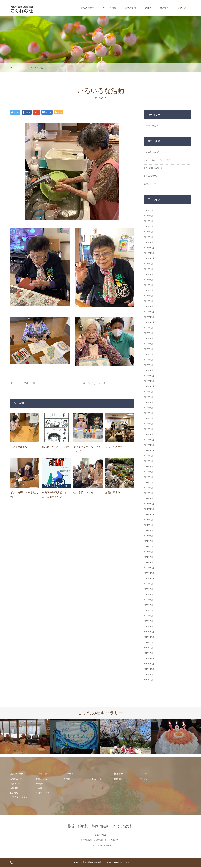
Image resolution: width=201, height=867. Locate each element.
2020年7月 (148, 594)
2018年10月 (149, 669)
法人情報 (14, 793)
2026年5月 (148, 226)
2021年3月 (148, 552)
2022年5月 (148, 477)
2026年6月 (148, 221)
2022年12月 (149, 440)
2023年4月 (148, 418)
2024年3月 (148, 360)
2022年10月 (149, 450)
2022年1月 (148, 498)
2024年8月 (148, 333)
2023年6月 (148, 408)
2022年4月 (148, 482)
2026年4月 (148, 232)
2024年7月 (148, 338)
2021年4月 (148, 546)
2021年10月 (149, 514)
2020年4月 (148, 610)
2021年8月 (148, 525)
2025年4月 (148, 290)
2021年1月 (148, 562)
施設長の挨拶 (16, 779)
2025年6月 (148, 280)
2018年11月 (149, 664)
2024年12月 (149, 312)
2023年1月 (148, 434)
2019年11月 (149, 637)
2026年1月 (148, 242)
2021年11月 (149, 509)
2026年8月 (148, 210)
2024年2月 (148, 365)
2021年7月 (148, 530)
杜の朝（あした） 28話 (55, 447)
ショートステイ (42, 793)
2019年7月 (148, 648)
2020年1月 (148, 626)
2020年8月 (148, 589)
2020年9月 (148, 584)
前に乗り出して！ (20, 447)
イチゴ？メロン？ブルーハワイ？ (158, 160)
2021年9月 (148, 520)
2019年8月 (148, 642)
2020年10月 (149, 578)
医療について (42, 779)
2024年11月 (149, 317)
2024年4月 (148, 354)
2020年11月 (149, 573)
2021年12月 (149, 504)
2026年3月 (148, 237)
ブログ (148, 8)
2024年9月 (148, 328)
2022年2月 (148, 493)
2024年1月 (148, 370)
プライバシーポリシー (19, 797)
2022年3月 (148, 488)
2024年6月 (148, 344)
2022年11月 (149, 445)
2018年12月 (149, 658)
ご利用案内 (130, 8)
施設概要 (14, 788)
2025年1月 (148, 306)
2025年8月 (148, 269)
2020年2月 (148, 621)
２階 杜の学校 (114, 447)
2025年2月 (148, 301)
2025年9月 (148, 264)
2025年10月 (149, 258)
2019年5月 (148, 653)
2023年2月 (148, 429)
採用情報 (164, 8)
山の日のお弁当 (150, 176)
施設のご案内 (87, 8)
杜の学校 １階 (27, 383)
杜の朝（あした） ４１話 (92, 383)
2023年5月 (148, 413)
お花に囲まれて (114, 492)
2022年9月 (148, 456)
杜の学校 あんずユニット (155, 152)
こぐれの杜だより (151, 126)
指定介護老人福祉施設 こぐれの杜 (100, 826)
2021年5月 (148, 541)
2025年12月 (149, 248)
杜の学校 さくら (83, 492)
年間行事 (40, 784)
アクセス (182, 8)
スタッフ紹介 (16, 784)
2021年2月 (148, 557)
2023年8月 (148, 397)
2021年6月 (148, 536)
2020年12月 (149, 568)
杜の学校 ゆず (150, 184)
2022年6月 (148, 472)
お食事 (39, 788)
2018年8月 (148, 680)
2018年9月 (148, 674)
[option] (25, 736)
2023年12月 (149, 376)
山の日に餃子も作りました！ (156, 168)
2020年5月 (148, 605)
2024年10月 (149, 322)
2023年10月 (149, 386)
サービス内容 (109, 8)
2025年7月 (148, 274)
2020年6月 (148, 600)
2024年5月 (148, 349)
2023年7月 (148, 402)
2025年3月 (148, 296)
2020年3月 (148, 616)
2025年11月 (149, 253)
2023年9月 (148, 392)
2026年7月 (148, 216)
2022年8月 (148, 461)
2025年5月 (148, 285)
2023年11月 (149, 381)
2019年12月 (149, 632)
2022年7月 (148, 466)
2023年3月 (148, 424)
